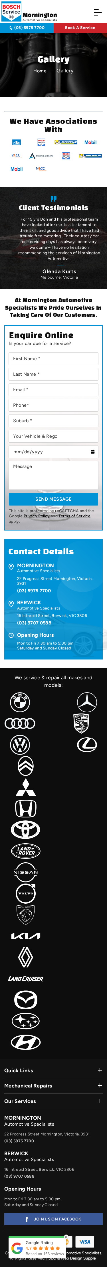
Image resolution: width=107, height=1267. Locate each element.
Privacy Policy (37, 516)
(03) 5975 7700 (29, 27)
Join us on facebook (57, 1219)
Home (40, 71)
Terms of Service (74, 516)
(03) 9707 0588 (34, 623)
